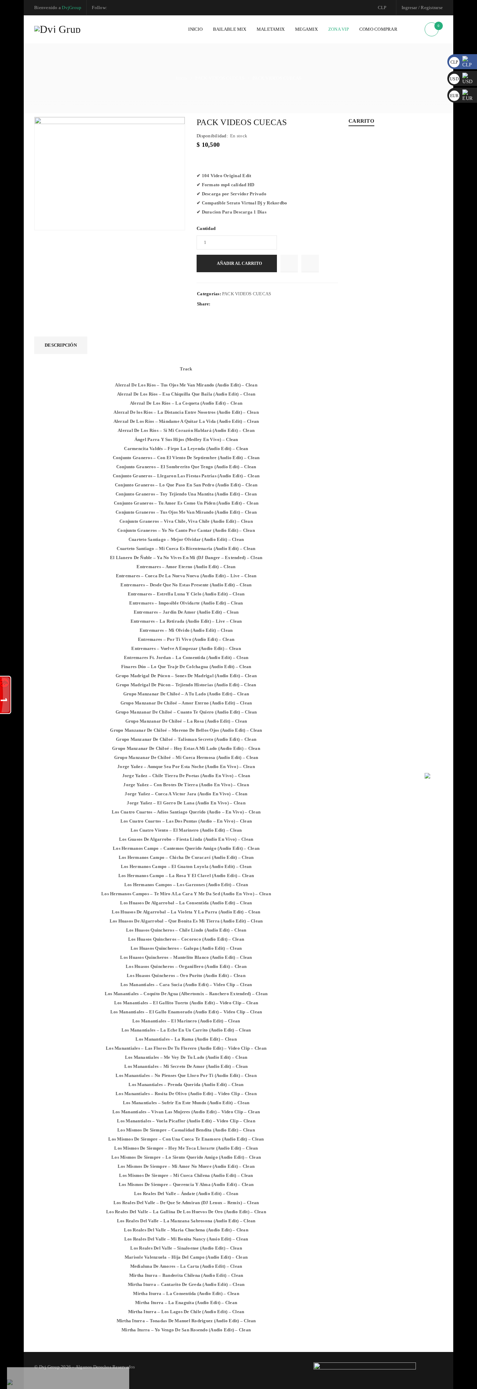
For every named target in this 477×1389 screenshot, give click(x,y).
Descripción (61, 345)
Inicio (182, 78)
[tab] (60, 345)
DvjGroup (71, 7)
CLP (382, 7)
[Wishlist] (289, 263)
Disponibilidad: (212, 135)
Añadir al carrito (239, 263)
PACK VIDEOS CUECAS (219, 78)
